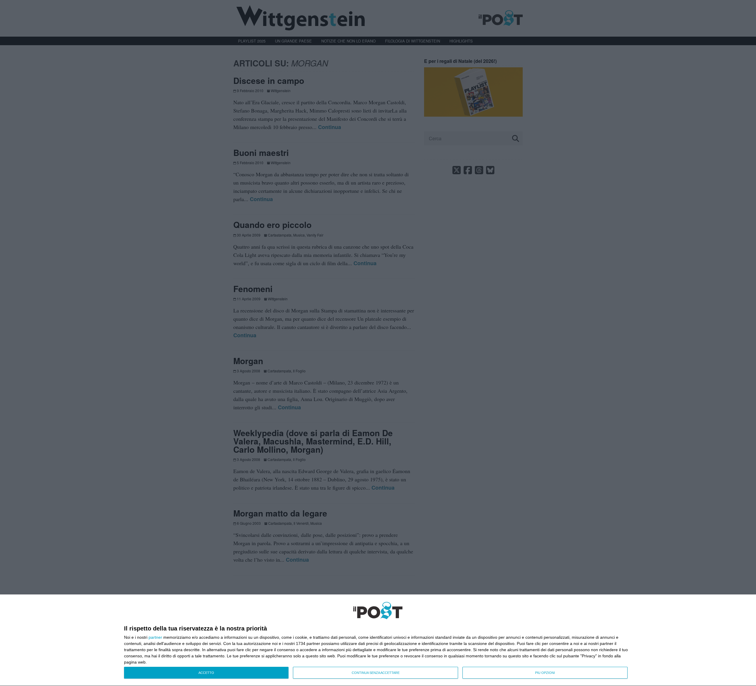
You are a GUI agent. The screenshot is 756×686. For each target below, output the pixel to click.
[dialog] (378, 640)
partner (155, 637)
